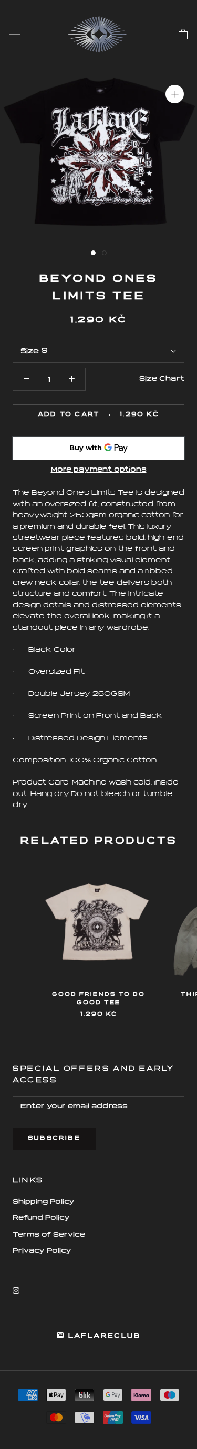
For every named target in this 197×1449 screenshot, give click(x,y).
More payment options (99, 469)
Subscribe (54, 1138)
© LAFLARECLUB (98, 1336)
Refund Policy (41, 1218)
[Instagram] (16, 1290)
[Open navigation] (14, 34)
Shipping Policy (44, 1202)
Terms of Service (49, 1235)
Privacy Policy (42, 1251)
